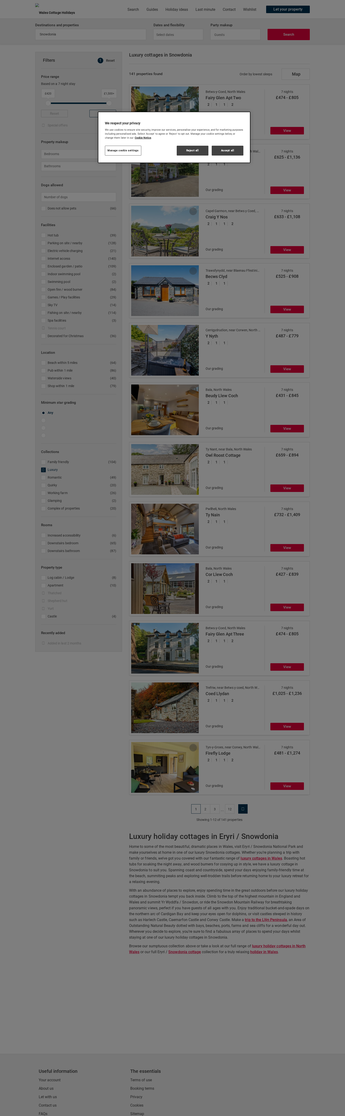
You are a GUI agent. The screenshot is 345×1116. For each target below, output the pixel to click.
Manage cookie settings (123, 150)
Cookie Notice (143, 137)
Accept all (227, 150)
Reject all (192, 150)
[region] (174, 137)
